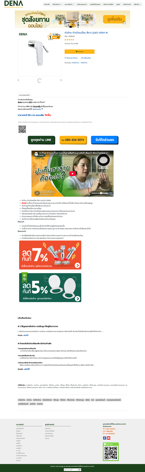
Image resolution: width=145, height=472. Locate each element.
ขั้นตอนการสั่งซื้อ (49, 436)
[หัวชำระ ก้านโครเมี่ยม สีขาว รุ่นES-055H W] (40, 53)
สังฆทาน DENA (108, 4)
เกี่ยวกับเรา (56, 4)
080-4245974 (110, 429)
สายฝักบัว (18, 448)
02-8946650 (110, 434)
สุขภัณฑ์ (18, 431)
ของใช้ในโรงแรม (95, 4)
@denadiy (37, 109)
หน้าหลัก (47, 4)
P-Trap (18, 451)
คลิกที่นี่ (25, 335)
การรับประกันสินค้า (49, 431)
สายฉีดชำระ (76, 62)
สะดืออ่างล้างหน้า (20, 438)
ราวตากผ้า (18, 458)
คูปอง (118, 4)
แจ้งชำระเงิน (127, 4)
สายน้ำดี (18, 441)
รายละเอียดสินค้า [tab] (24, 95)
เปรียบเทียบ (87, 58)
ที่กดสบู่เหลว (19, 433)
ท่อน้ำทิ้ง (18, 443)
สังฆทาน (18, 460)
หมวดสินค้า (69, 4)
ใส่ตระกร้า (80, 52)
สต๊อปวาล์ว (19, 436)
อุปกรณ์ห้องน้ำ (20, 428)
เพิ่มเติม (137, 4)
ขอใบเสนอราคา (82, 4)
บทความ (47, 438)
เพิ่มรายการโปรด (72, 58)
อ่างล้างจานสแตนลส (21, 456)
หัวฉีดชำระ (84, 62)
